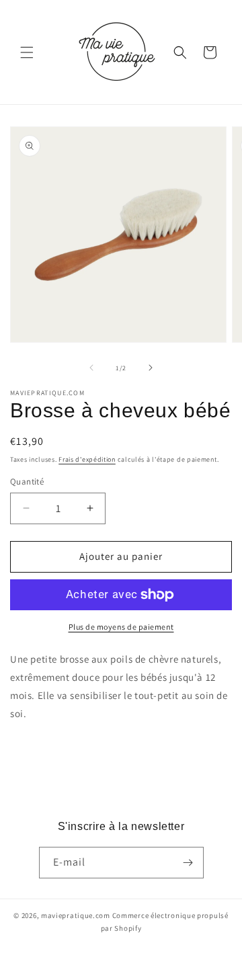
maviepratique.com (76, 915)
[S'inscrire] (188, 862)
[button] (27, 52)
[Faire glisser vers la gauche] (91, 367)
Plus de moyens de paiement (121, 627)
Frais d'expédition (87, 459)
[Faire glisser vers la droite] (150, 367)
